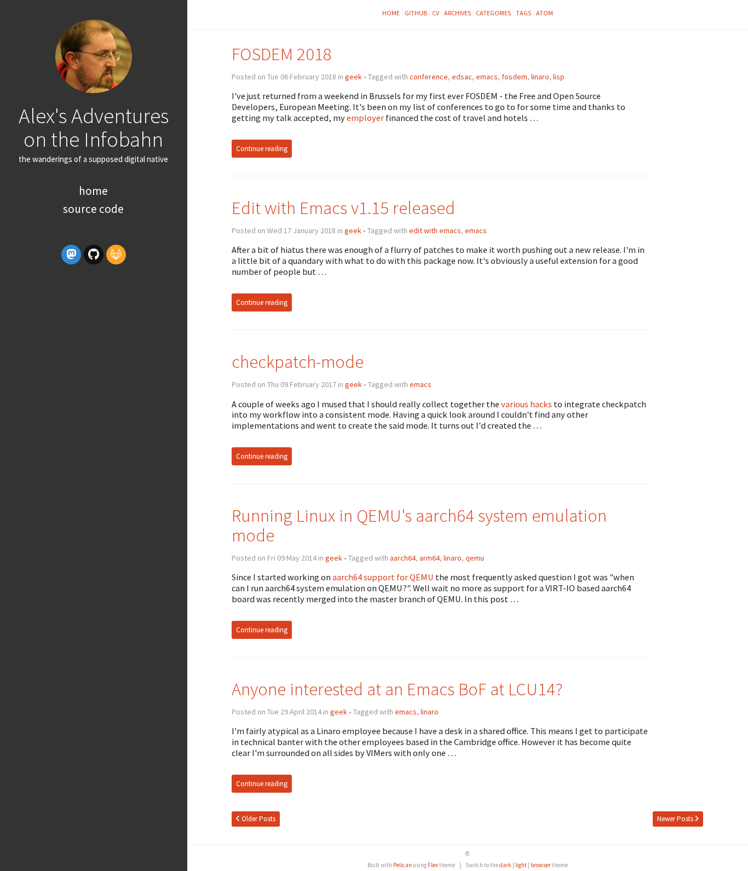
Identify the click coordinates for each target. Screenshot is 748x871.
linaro (540, 77)
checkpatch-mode (298, 361)
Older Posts (257, 818)
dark (505, 865)
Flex (433, 865)
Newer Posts (676, 818)
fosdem (514, 77)
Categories (493, 13)
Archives (457, 13)
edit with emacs (435, 230)
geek (353, 77)
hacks (541, 404)
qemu (474, 558)
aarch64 (403, 558)
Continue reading (261, 148)
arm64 (429, 558)
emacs (487, 77)
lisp (559, 77)
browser (541, 865)
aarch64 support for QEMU (383, 577)
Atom (544, 13)
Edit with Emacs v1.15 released (343, 208)
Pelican (402, 865)
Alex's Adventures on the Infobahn (94, 127)
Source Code (93, 208)
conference (429, 77)
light (521, 865)
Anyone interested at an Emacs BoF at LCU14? (397, 689)
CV (435, 13)
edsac (462, 77)
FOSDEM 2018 (282, 54)
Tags (523, 13)
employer (365, 117)
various (514, 404)
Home (93, 190)
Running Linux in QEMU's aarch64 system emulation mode (419, 525)
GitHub (416, 13)
